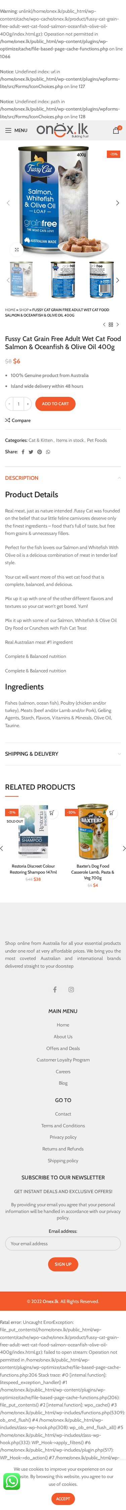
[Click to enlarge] (17, 249)
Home (10, 309)
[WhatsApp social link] (48, 452)
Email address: (63, 1231)
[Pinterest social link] (39, 452)
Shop (24, 309)
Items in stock (70, 440)
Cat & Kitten (41, 440)
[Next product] (117, 324)
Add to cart (55, 403)
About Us (63, 1037)
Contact (63, 1114)
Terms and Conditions (63, 1126)
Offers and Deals (63, 1048)
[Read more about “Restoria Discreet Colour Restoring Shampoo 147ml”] (52, 813)
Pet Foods (97, 440)
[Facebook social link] (23, 452)
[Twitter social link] (31, 452)
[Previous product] (104, 324)
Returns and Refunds (63, 1149)
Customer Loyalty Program (63, 1060)
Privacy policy (63, 1137)
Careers (63, 1071)
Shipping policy (63, 1161)
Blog (63, 1083)
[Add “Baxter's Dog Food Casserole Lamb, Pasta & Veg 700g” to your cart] (112, 813)
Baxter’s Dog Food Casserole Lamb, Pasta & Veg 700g (92, 872)
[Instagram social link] (71, 989)
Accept (63, 1498)
